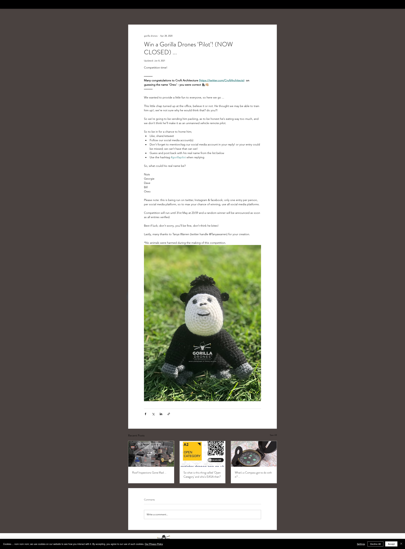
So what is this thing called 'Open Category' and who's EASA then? (202, 475)
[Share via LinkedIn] (160, 413)
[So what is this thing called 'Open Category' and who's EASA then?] (202, 454)
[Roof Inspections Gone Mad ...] (151, 454)
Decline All (375, 544)
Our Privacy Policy (154, 544)
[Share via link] (168, 413)
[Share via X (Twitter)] (153, 413)
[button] (272, 10)
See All (273, 435)
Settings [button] (361, 544)
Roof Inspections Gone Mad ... (149, 473)
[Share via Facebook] (145, 413)
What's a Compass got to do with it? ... (253, 475)
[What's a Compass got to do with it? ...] (254, 454)
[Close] (401, 543)
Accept (391, 544)
